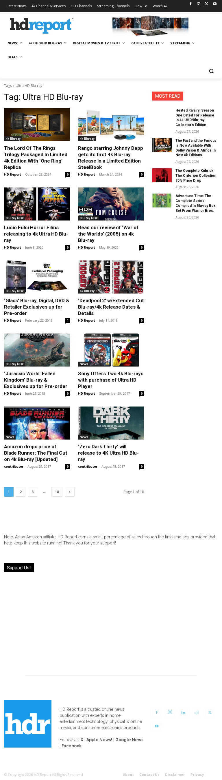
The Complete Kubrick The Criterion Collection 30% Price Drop (195, 176)
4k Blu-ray (13, 138)
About (128, 774)
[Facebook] (190, 4)
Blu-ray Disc (14, 218)
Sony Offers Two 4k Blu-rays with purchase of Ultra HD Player (110, 380)
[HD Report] (41, 26)
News (84, 364)
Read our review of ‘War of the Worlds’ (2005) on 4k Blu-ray (108, 234)
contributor (13, 466)
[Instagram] (198, 4)
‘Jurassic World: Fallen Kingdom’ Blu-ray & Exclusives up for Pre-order (35, 380)
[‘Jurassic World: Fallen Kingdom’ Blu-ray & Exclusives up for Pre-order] (37, 350)
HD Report (12, 174)
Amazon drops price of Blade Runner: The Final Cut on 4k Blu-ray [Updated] (35, 453)
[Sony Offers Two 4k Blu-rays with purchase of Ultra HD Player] (111, 350)
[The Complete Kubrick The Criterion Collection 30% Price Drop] (162, 175)
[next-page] (70, 492)
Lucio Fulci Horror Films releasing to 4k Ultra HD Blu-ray (36, 234)
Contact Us (149, 774)
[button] (211, 71)
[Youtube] (214, 4)
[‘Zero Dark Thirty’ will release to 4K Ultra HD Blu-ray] (111, 423)
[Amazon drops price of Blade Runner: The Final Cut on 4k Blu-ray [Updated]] (37, 423)
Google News (129, 739)
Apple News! (99, 739)
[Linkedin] (183, 712)
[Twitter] (206, 4)
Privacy (197, 774)
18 (57, 491)
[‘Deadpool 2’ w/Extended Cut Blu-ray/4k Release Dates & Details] (111, 277)
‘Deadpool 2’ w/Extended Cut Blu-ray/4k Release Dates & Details (111, 307)
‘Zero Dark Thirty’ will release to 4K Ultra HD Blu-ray (108, 453)
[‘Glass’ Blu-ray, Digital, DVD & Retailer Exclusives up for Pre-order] (37, 277)
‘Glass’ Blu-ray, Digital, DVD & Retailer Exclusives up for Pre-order (36, 307)
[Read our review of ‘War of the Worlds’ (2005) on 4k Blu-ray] (111, 203)
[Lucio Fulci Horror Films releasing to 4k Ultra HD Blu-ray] (37, 203)
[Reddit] (196, 712)
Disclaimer (175, 774)
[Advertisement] (111, 620)
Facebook (72, 745)
